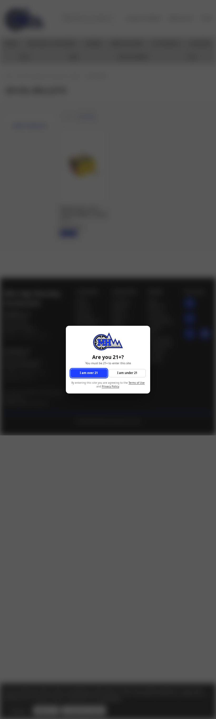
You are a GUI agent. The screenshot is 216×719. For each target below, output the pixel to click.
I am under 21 (127, 373)
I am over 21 (89, 373)
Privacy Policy (110, 386)
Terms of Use (137, 382)
